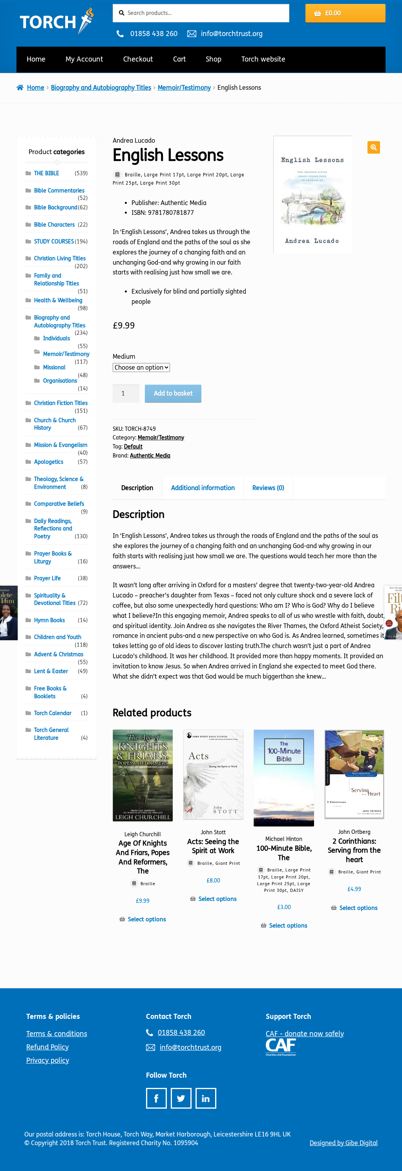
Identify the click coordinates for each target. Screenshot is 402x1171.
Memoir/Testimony (184, 87)
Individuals (56, 338)
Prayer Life (47, 578)
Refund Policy (47, 1047)
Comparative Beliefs (59, 504)
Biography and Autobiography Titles (101, 87)
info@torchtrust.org (232, 33)
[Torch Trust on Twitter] (181, 1098)
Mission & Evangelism (61, 445)
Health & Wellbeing (58, 300)
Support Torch (288, 1016)
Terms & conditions (56, 1033)
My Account (84, 59)
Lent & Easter (51, 671)
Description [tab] (137, 488)
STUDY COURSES (54, 241)
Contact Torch (169, 1016)
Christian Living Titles (60, 258)
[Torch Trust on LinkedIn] (206, 1098)
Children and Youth (57, 637)
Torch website (263, 59)
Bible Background (55, 207)
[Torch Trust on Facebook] (156, 1098)
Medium (124, 356)
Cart (179, 59)
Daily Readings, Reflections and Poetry (53, 529)
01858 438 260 (153, 33)
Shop (213, 59)
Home (36, 59)
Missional (54, 367)
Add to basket (173, 393)
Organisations (60, 381)
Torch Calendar (52, 713)
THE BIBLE (46, 173)
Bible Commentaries (59, 190)
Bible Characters (54, 224)
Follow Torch (166, 1075)
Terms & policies (53, 1016)
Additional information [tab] (203, 488)
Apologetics (48, 462)
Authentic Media (150, 455)
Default (133, 446)
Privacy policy (47, 1060)
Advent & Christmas (58, 654)
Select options (147, 919)
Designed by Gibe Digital (344, 1143)
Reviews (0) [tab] (268, 488)
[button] (373, 147)
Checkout (138, 59)
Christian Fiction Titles (61, 403)
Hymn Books (49, 620)
